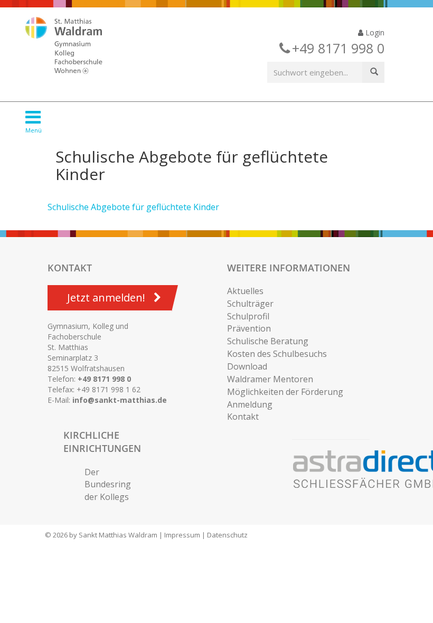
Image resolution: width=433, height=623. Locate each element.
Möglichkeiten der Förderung (285, 392)
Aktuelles (245, 291)
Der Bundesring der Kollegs (107, 484)
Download (247, 366)
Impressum (182, 535)
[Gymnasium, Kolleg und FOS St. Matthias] (73, 46)
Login (373, 32)
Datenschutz (227, 535)
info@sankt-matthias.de (119, 400)
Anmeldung (249, 404)
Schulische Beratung (267, 341)
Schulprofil (248, 316)
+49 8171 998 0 (104, 379)
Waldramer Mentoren (270, 379)
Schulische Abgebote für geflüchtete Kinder (133, 207)
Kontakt (243, 416)
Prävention (249, 328)
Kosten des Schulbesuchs (277, 354)
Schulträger (250, 303)
